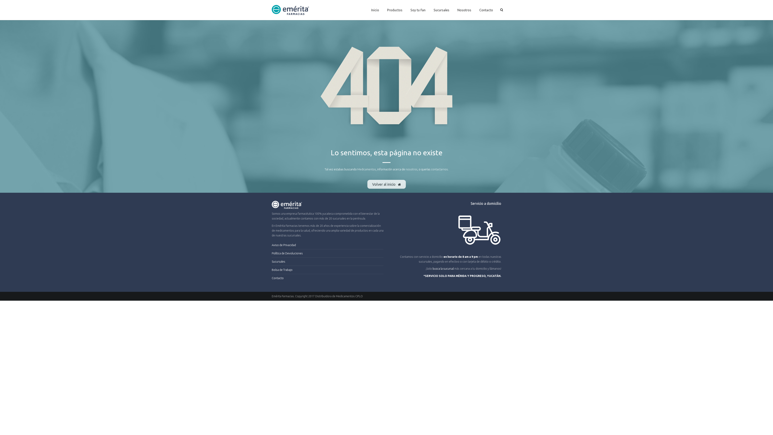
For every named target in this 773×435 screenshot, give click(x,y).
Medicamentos (366, 169)
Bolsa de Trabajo (282, 269)
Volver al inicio (384, 184)
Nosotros (464, 10)
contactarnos (439, 169)
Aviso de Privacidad (284, 245)
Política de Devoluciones (287, 253)
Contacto (486, 10)
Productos (394, 10)
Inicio (375, 10)
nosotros (412, 169)
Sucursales (441, 10)
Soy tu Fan (418, 10)
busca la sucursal (443, 268)
